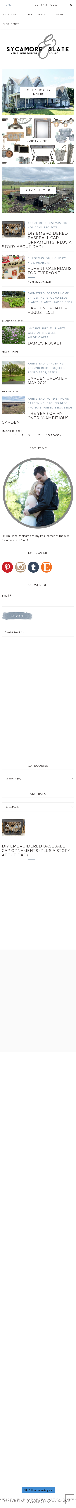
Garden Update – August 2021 (47, 310)
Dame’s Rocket (45, 343)
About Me (35, 223)
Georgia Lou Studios (63, 1499)
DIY (65, 223)
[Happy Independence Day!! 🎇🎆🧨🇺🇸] (38, 1333)
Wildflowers (38, 337)
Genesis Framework (58, 1501)
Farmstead (36, 293)
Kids (31, 262)
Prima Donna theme (35, 1499)
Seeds (52, 372)
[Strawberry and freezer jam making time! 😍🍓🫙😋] (38, 1161)
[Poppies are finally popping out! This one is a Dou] (38, 1376)
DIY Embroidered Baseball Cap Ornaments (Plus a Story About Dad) (37, 240)
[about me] (38, 493)
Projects (51, 227)
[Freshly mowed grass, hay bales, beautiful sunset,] (38, 1247)
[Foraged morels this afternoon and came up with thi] (38, 1462)
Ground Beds (57, 297)
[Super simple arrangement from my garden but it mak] (38, 1290)
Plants (33, 302)
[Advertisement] (38, 670)
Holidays (35, 227)
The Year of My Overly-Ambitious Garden (35, 418)
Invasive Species (40, 328)
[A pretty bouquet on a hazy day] (38, 1075)
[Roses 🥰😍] (38, 1118)
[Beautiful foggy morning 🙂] (38, 1204)
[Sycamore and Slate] (38, 46)
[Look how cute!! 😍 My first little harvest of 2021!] (38, 1419)
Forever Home (58, 293)
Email (6, 595)
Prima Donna (34, 1501)
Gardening (36, 297)
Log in (45, 1502)
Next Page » (53, 435)
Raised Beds (62, 302)
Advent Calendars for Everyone (50, 270)
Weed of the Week (42, 333)
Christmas (53, 223)
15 (39, 435)
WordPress (33, 1502)
